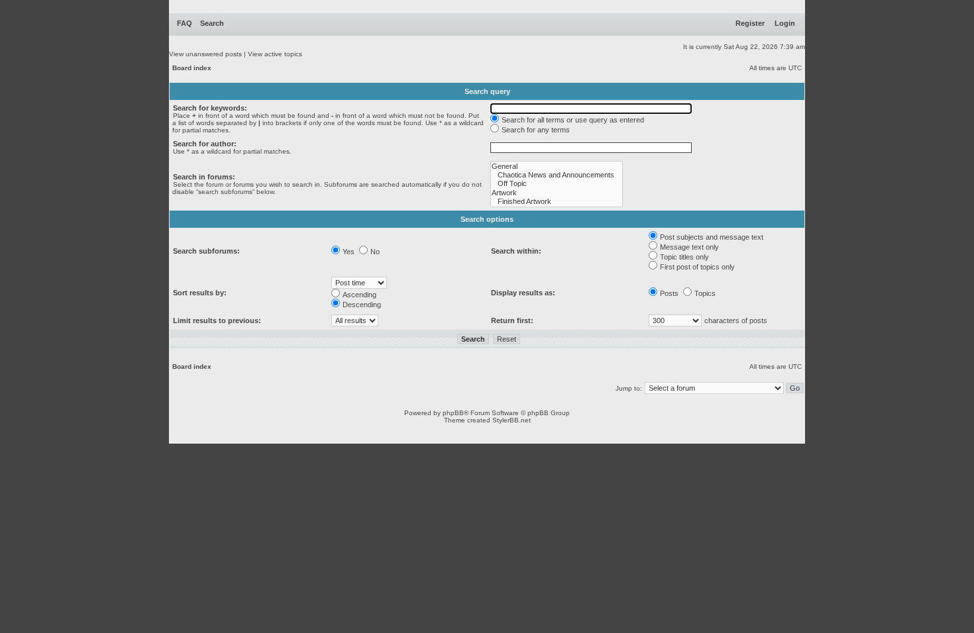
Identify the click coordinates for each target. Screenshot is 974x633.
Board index (191, 68)
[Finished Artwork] (557, 201)
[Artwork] (557, 193)
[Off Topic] (557, 183)
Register (750, 23)
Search (212, 23)
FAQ (184, 23)
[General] (557, 166)
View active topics (275, 54)
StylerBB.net (511, 420)
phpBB (453, 412)
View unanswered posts (205, 54)
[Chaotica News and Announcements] (557, 175)
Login (785, 23)
